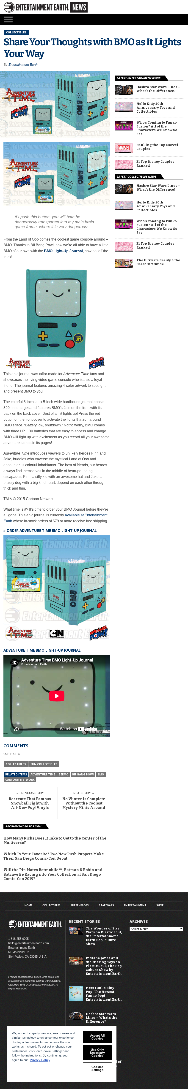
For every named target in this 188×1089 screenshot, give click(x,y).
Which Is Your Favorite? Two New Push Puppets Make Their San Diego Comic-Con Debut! (53, 856)
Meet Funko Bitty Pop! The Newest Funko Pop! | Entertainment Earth (104, 993)
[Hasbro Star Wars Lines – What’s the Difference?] (124, 94)
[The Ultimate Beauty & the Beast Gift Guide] (124, 267)
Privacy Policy (40, 1060)
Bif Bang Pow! (83, 774)
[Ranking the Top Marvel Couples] (124, 152)
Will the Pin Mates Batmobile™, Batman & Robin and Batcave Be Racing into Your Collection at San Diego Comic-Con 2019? (52, 874)
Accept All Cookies (97, 1037)
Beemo (64, 774)
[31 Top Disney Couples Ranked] (124, 168)
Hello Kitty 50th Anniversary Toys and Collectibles (155, 108)
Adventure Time (42, 774)
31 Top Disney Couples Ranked (155, 164)
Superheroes (80, 905)
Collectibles (16, 764)
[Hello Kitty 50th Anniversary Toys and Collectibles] (124, 110)
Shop (160, 905)
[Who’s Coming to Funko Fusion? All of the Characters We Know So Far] (124, 129)
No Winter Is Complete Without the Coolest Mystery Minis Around (83, 803)
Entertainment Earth (23, 64)
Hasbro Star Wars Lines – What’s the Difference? (158, 89)
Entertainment (135, 905)
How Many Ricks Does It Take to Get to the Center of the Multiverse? (54, 840)
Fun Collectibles (43, 764)
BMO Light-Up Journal (63, 251)
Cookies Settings (97, 1068)
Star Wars (106, 905)
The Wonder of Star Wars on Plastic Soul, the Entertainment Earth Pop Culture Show (104, 936)
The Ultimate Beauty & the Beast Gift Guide (158, 262)
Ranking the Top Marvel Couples (157, 147)
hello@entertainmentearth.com (28, 943)
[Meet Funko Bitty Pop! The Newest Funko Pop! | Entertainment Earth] (76, 999)
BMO (100, 774)
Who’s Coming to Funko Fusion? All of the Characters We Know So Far (156, 128)
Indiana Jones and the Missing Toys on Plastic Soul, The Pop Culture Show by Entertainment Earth (104, 965)
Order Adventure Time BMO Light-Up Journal (52, 530)
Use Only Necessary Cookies (97, 1052)
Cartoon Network (20, 780)
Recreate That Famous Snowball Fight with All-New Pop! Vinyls (30, 803)
